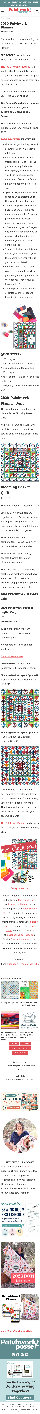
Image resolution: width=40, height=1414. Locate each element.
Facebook (12, 964)
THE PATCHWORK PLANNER (16, 67)
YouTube (34, 964)
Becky (11, 31)
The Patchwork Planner (13, 823)
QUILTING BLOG (20, 1053)
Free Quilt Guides (13, 1409)
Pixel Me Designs (28, 1407)
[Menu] (2, 11)
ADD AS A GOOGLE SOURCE (16, 1330)
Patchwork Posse (20, 11)
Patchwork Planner (18, 904)
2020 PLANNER (10, 139)
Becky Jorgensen (20, 888)
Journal (14, 1043)
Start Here (27, 1166)
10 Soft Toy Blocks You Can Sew (19, 1079)
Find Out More (20, 1397)
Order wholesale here (12, 656)
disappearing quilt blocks (20, 935)
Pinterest (23, 964)
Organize (25, 1043)
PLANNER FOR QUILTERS (20, 1048)
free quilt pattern (20, 939)
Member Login (26, 1409)
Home (4, 1409)
